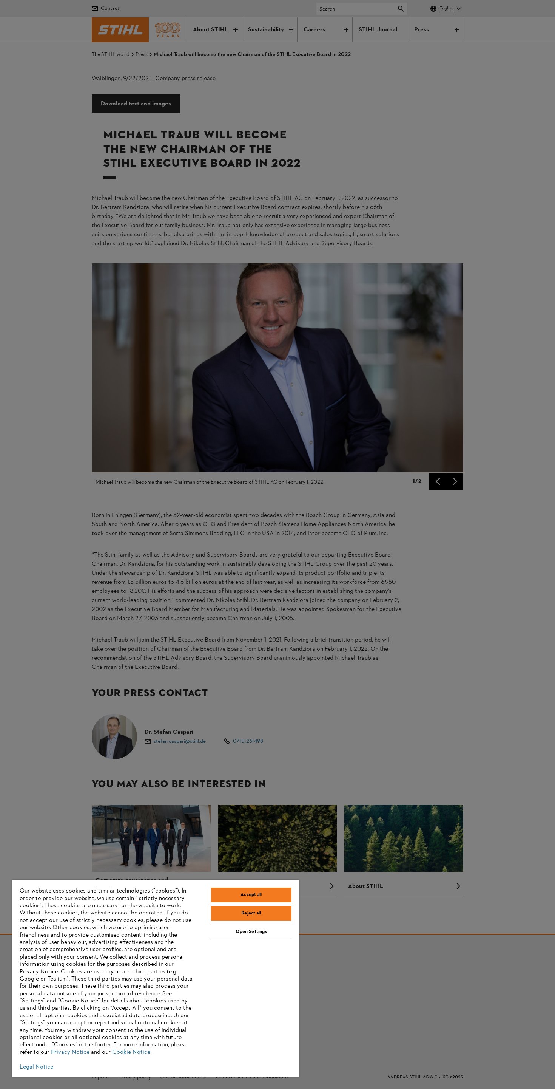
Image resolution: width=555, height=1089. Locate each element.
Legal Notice (36, 1067)
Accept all (251, 894)
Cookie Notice (131, 1052)
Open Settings (251, 931)
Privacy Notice (70, 1052)
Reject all (251, 913)
